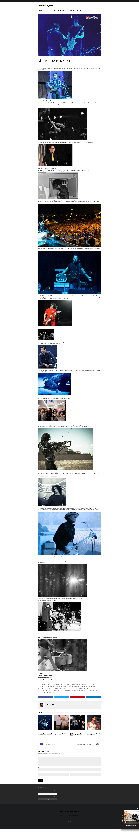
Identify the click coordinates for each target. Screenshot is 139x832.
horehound (73, 684)
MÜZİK (48, 10)
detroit (49, 684)
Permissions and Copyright (65, 815)
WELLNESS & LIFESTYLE (81, 10)
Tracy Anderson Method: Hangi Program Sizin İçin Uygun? (132, 826)
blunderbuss (44, 684)
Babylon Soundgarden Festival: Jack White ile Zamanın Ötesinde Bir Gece (45, 734)
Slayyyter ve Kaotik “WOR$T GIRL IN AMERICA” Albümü (61, 734)
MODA (54, 10)
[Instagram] (95, 1)
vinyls (54, 692)
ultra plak (95, 690)
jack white (93, 684)
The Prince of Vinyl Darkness (91, 688)
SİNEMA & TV (71, 10)
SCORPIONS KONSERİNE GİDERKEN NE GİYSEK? (85, 744)
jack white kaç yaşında (86, 686)
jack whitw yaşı (44, 688)
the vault (50, 690)
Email (39, 792)
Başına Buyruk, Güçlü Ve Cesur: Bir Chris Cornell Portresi (93, 734)
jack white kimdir (94, 686)
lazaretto (50, 688)
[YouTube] (97, 1)
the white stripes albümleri (65, 690)
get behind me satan (56, 684)
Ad (38, 767)
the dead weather (82, 688)
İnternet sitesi (72, 772)
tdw (77, 688)
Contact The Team (75, 815)
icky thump (78, 684)
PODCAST (90, 10)
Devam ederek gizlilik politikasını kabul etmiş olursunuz (46, 797)
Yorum (39, 756)
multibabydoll (50, 704)
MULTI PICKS (41, 10)
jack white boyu (59, 686)
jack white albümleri (52, 686)
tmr (88, 690)
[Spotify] (100, 1)
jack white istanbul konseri (76, 686)
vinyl (50, 692)
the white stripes (56, 690)
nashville (65, 688)
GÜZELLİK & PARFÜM (62, 10)
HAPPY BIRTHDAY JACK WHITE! (65, 684)
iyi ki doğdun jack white (86, 684)
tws (91, 690)
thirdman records (82, 690)
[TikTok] (98, 1)
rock (73, 688)
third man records (75, 690)
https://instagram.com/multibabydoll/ (45, 675)
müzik (61, 688)
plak (70, 688)
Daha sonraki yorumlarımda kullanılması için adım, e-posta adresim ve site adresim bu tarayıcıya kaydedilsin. (56, 776)
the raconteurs (44, 690)
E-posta (39, 772)
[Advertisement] (50, 65)
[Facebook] (93, 1)
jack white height (67, 686)
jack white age (44, 686)
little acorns (56, 688)
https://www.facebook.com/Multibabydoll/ (46, 679)
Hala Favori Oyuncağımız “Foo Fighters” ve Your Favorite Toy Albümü (76, 734)
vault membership (45, 692)
